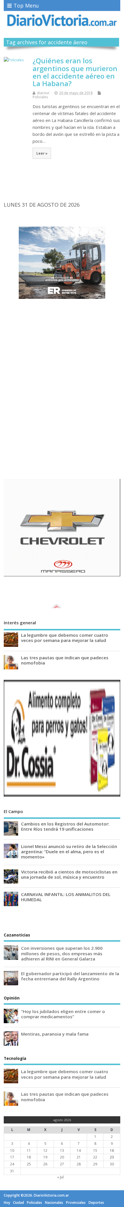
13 (62, 1150)
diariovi (43, 92)
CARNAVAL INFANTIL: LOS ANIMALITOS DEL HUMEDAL (65, 896)
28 (79, 1164)
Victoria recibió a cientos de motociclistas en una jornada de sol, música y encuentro (69, 874)
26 (45, 1164)
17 (12, 1157)
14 (79, 1150)
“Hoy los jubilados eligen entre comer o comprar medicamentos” (63, 1013)
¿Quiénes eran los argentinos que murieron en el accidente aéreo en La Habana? (75, 72)
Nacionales (54, 1202)
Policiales (40, 97)
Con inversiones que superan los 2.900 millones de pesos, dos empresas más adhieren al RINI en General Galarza (62, 953)
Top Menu (26, 5)
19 (45, 1157)
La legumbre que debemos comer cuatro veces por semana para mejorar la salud (64, 637)
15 (95, 1150)
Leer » (42, 153)
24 (12, 1164)
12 (45, 1150)
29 (95, 1164)
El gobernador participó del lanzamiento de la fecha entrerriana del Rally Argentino (70, 976)
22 (95, 1157)
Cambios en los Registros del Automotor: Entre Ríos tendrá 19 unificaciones (65, 826)
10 (12, 1150)
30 (112, 1164)
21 (79, 1157)
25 (29, 1164)
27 (62, 1164)
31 (12, 1171)
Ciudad (18, 1202)
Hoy (7, 1202)
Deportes (96, 1202)
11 (29, 1150)
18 (29, 1157)
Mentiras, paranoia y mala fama (55, 1034)
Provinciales (76, 1202)
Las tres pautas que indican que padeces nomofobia (64, 660)
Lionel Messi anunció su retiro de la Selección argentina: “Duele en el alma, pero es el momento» (69, 851)
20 (62, 1157)
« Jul (60, 1177)
